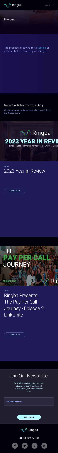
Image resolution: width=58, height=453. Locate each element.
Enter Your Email (14, 401)
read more (15, 191)
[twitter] (25, 446)
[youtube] (34, 446)
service (41, 47)
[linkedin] (44, 446)
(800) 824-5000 (29, 437)
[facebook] (15, 446)
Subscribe (29, 417)
